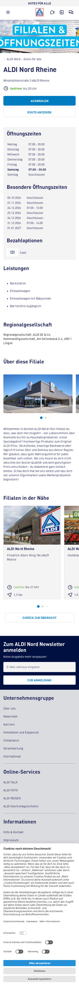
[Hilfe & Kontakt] (71, 12)
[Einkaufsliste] (61, 12)
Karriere (9, 724)
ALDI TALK (10, 782)
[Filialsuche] (52, 12)
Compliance (11, 740)
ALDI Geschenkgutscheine (20, 806)
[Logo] (40, 12)
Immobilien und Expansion (21, 732)
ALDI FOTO (10, 790)
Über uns (9, 708)
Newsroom (10, 716)
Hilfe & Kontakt (13, 832)
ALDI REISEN (12, 798)
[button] (8, 13)
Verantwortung (13, 748)
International (12, 756)
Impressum (11, 840)
